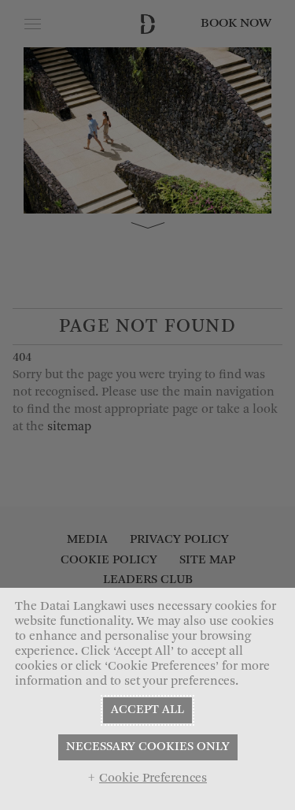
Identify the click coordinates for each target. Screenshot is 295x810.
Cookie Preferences (153, 778)
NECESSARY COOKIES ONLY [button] (148, 747)
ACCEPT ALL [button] (147, 710)
